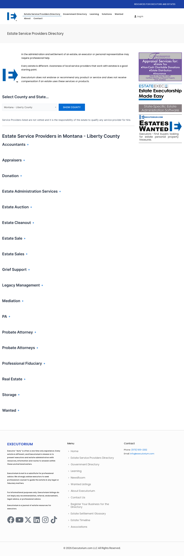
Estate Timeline (80, 520)
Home (74, 451)
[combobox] (29, 107)
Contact (38, 18)
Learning (94, 14)
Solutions (107, 14)
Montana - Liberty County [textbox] (18, 107)
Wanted (119, 14)
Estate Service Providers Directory (42, 14)
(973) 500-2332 (139, 449)
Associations (79, 527)
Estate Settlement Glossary (88, 513)
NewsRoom (78, 477)
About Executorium (83, 491)
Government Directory (75, 14)
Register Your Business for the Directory (90, 505)
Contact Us (78, 497)
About (27, 18)
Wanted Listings (81, 484)
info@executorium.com (142, 453)
